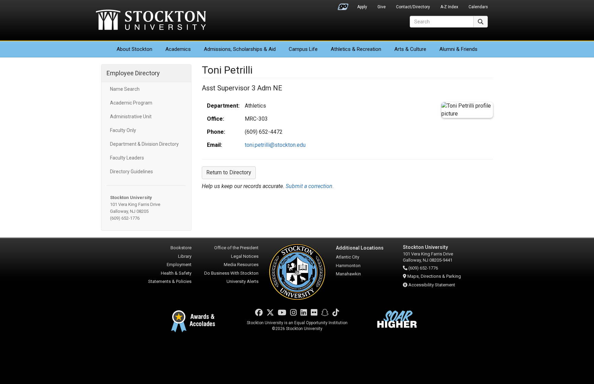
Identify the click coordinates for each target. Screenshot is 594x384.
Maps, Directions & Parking (434, 276)
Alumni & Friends (458, 49)
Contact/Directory (413, 6)
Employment (179, 264)
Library (184, 256)
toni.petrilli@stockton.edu (275, 145)
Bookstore (180, 247)
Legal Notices (244, 256)
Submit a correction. (310, 186)
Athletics (356, 49)
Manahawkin (348, 273)
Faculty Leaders (127, 158)
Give (381, 6)
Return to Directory (228, 172)
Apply (362, 6)
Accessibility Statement (431, 284)
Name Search (125, 89)
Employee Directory (133, 73)
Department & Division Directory (144, 144)
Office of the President (236, 247)
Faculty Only (123, 130)
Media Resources (241, 264)
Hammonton (348, 265)
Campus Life (303, 49)
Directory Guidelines (131, 171)
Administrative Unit (131, 116)
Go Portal (343, 5)
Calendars (478, 6)
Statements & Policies (169, 281)
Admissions (240, 49)
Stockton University (151, 20)
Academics (178, 49)
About (134, 49)
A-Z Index (449, 6)
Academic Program (131, 103)
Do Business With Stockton (231, 273)
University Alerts (242, 281)
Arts (410, 49)
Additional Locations (360, 248)
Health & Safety (176, 273)
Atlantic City (347, 257)
